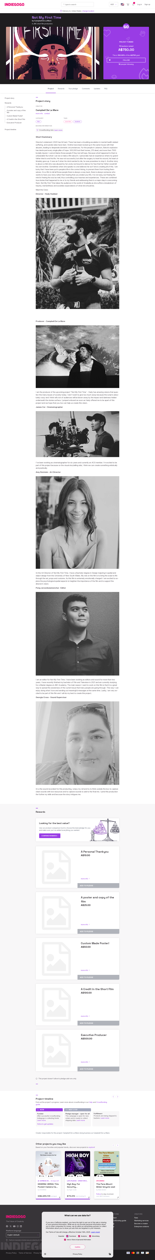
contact (47, 113)
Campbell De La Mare (42, 21)
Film (38, 121)
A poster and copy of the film (16, 111)
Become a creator (141, 1223)
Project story (9, 98)
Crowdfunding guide (118, 1221)
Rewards (8, 103)
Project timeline (10, 129)
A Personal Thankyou (15, 107)
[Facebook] (7, 1226)
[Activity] (133, 4)
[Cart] (127, 4)
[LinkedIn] (21, 1226)
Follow (126, 60)
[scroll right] (117, 1096)
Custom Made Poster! (15, 116)
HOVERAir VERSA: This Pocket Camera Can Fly (48, 1187)
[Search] (64, 4)
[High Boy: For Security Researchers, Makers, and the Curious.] (77, 1163)
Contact (114, 1218)
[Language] (122, 4)
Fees (136, 1218)
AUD (112, 4)
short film (68, 121)
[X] (11, 1226)
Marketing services (141, 1221)
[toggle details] (61, 1198)
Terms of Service (25, 1253)
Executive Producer (14, 123)
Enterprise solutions (141, 1226)
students (77, 121)
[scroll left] (113, 1096)
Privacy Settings (40, 1253)
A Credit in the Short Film (16, 119)
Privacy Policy (11, 1253)
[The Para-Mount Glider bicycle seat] (106, 1163)
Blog (112, 1223)
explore (92, 1147)
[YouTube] (14, 1226)
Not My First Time (46, 17)
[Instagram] (18, 1226)
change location (88, 11)
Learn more (41, 1120)
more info (39, 113)
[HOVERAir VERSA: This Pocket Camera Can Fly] (48, 1163)
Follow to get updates (45, 1124)
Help (91, 1102)
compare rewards (49, 836)
